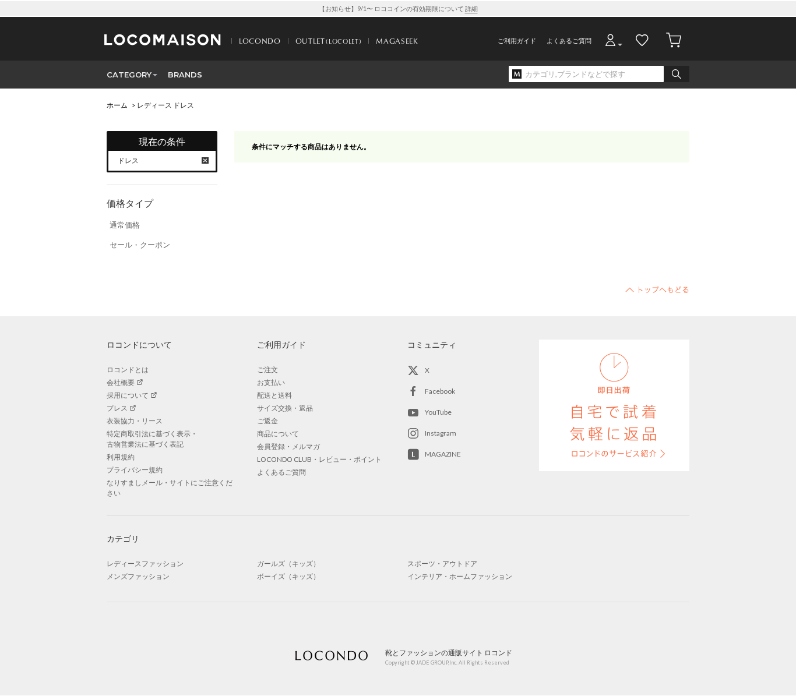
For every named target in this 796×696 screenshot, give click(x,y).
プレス (117, 408)
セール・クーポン (140, 244)
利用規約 (121, 457)
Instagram (440, 433)
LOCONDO (260, 41)
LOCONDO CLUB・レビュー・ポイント (319, 459)
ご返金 (267, 420)
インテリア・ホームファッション (459, 576)
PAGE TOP (657, 289)
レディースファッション (145, 563)
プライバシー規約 (135, 469)
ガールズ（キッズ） (288, 563)
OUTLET (328, 41)
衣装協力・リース (135, 420)
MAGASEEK (397, 41)
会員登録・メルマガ (288, 446)
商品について (278, 433)
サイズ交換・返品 (285, 408)
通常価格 (125, 224)
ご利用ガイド (517, 40)
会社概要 (121, 382)
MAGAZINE (443, 454)
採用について (128, 395)
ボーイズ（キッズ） (288, 576)
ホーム (117, 105)
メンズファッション (138, 576)
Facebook (440, 391)
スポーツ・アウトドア (442, 563)
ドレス (128, 160)
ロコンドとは (128, 369)
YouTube (438, 412)
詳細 (471, 8)
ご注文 (267, 369)
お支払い (271, 382)
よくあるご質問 (569, 40)
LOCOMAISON (162, 39)
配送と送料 (274, 395)
